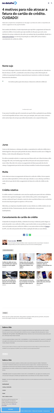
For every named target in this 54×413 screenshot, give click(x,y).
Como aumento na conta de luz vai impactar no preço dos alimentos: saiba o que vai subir (26, 282)
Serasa (47, 226)
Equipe (3, 393)
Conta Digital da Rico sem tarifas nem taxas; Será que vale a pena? (44, 281)
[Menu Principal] (48, 3)
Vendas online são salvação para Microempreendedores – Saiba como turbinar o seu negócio (26, 264)
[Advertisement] (27, 51)
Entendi (10, 409)
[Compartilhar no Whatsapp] (30, 235)
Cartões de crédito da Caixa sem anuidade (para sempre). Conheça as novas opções (9, 263)
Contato (4, 390)
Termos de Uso (46, 411)
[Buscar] (51, 3)
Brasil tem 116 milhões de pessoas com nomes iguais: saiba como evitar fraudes (9, 281)
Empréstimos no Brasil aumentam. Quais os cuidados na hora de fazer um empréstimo (44, 264)
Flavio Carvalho (12, 241)
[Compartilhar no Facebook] (24, 235)
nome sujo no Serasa (8, 37)
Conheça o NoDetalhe (6, 387)
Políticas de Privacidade (37, 411)
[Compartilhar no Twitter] (27, 235)
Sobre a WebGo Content (7, 396)
